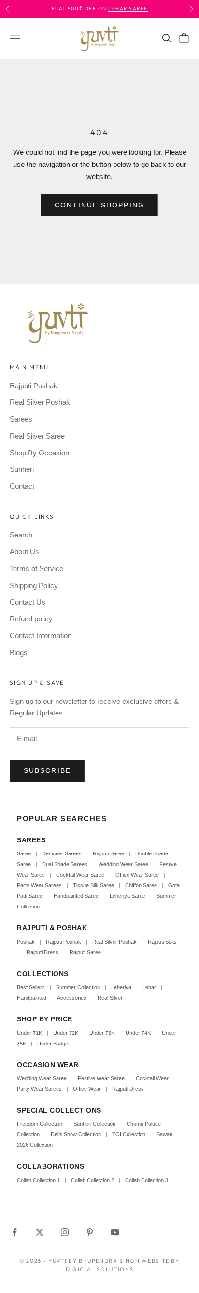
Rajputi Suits (162, 942)
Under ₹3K (101, 1033)
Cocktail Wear (152, 1078)
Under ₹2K (65, 1033)
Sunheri (22, 469)
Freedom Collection (39, 1124)
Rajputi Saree (108, 853)
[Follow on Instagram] (65, 1232)
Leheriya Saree (127, 896)
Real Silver (110, 998)
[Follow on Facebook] (14, 1232)
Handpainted (31, 998)
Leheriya (121, 987)
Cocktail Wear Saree (80, 875)
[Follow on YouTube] (115, 1232)
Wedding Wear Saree (123, 864)
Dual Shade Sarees (64, 864)
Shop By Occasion (39, 453)
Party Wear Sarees (39, 885)
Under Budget (53, 1043)
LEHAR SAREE (128, 8)
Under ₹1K (29, 1033)
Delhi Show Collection (76, 1134)
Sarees (21, 419)
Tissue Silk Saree (93, 885)
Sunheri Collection (94, 1124)
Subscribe (47, 770)
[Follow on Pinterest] (90, 1232)
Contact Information (40, 636)
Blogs (19, 652)
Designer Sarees (62, 853)
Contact (22, 486)
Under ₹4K (138, 1033)
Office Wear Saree (137, 875)
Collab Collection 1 (39, 1180)
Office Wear (87, 1089)
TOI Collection (128, 1134)
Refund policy (31, 619)
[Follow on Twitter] (39, 1232)
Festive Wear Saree (101, 1078)
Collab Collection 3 (146, 1180)
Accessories (71, 998)
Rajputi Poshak (33, 386)
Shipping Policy (34, 585)
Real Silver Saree (37, 436)
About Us (24, 552)
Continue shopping (99, 205)
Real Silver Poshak (40, 402)
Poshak (26, 942)
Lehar (149, 987)
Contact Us (27, 602)
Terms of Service (36, 568)
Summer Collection (78, 987)
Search (21, 535)
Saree (24, 853)
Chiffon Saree (141, 885)
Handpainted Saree (76, 896)
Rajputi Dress (42, 952)
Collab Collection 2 (93, 1180)
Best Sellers (31, 987)
